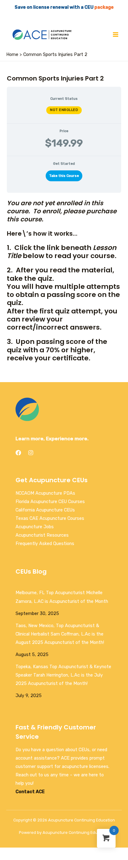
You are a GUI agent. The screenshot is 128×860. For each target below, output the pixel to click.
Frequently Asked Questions (45, 543)
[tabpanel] (64, 211)
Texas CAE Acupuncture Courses (50, 518)
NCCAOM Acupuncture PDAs (45, 493)
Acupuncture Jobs (35, 526)
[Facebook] (18, 452)
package (104, 7)
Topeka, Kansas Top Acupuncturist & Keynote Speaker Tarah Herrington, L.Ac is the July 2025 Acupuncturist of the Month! (63, 675)
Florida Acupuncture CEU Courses (50, 501)
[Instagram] (31, 452)
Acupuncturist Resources (42, 535)
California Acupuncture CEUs (45, 510)
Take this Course (64, 176)
